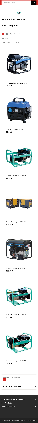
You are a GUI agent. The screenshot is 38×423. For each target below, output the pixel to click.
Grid (3, 34)
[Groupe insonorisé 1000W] (19, 110)
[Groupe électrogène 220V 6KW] (19, 295)
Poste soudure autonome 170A (16, 83)
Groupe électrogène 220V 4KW (16, 175)
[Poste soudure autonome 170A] (19, 64)
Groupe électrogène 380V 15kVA (16, 268)
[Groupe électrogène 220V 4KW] (19, 156)
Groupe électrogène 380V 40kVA (16, 222)
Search (33, 3)
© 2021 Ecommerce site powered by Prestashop (19, 420)
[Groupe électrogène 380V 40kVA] (19, 203)
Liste (7, 34)
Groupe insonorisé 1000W (14, 129)
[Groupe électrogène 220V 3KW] (19, 342)
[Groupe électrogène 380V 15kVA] (19, 249)
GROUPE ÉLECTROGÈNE (11, 387)
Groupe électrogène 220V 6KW (16, 314)
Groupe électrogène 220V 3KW (16, 361)
